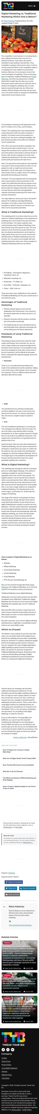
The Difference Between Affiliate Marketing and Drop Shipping (19, 779)
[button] (30, 6)
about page (18, 827)
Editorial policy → (28, 842)
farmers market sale (20, 737)
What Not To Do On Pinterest (13, 771)
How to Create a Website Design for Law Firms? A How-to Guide (19, 787)
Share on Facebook (15, 882)
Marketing (11, 873)
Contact (4, 1058)
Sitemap (4, 1071)
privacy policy (16, 1110)
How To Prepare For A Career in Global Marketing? (16, 751)
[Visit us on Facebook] (3, 1050)
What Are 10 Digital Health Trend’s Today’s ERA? (19, 758)
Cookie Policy (26, 1110)
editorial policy (7, 827)
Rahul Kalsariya (9, 21)
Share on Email (13, 894)
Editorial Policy (7, 1075)
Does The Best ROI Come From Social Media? (18, 765)
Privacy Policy (6, 1065)
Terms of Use (6, 1061)
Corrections (5, 1078)
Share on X (12, 888)
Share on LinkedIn (28, 888)
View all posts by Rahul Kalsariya (20, 925)
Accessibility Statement (9, 1068)
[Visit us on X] (8, 1050)
